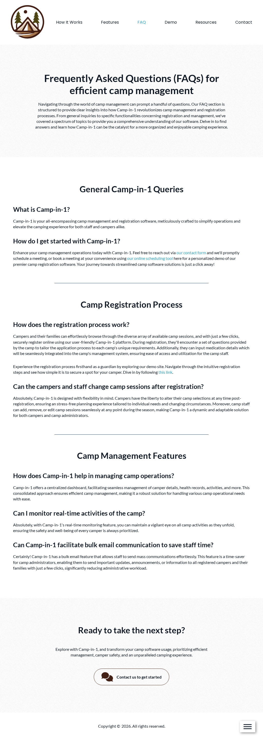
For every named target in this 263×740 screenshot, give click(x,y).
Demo (171, 22)
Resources (206, 22)
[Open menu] (247, 726)
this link (165, 372)
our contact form (191, 252)
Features (110, 22)
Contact (243, 22)
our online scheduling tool (150, 258)
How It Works (69, 22)
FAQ (141, 22)
